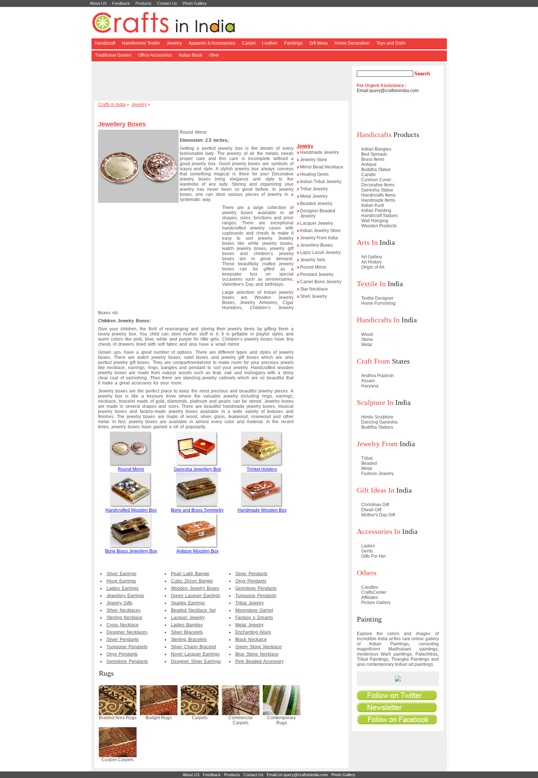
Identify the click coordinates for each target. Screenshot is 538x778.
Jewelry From (377, 444)
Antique (369, 164)
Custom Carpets (117, 759)
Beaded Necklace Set (193, 610)
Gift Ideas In (376, 490)
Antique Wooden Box (197, 551)
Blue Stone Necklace (257, 654)
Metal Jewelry (249, 624)
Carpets (200, 717)
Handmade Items (378, 200)
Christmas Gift (375, 504)
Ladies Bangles (187, 624)
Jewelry (174, 43)
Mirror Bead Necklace (321, 167)
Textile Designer (377, 298)
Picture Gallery (376, 602)
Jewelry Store (313, 159)
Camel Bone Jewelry (320, 281)
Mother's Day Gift (378, 514)
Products (143, 3)
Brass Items (372, 159)
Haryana (369, 385)
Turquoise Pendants (127, 646)
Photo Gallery (195, 3)
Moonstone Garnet (254, 610)
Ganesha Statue (377, 190)
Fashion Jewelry (377, 473)
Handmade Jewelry (319, 152)
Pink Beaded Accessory (259, 661)
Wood (367, 334)
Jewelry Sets (312, 259)
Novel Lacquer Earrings (195, 654)
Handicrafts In (378, 320)
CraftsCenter (373, 592)
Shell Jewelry (313, 296)
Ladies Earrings (123, 588)
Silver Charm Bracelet (193, 646)
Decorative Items (378, 184)
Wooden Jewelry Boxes (195, 588)
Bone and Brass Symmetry (197, 510)
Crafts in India (112, 104)
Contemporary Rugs (281, 720)
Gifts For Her (373, 556)
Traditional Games (113, 55)
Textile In (371, 284)
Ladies (368, 546)
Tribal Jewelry (249, 603)
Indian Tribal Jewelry (320, 181)
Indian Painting (376, 210)
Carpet (248, 43)
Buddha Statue (376, 169)
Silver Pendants (123, 639)
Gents (367, 551)
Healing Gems (314, 174)
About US (98, 3)
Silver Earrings (122, 573)
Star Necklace (314, 289)
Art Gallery (371, 256)
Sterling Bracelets (189, 639)
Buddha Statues (377, 427)
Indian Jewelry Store (320, 230)
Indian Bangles (376, 149)
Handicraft (105, 43)
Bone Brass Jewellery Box (131, 551)
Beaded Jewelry (316, 203)
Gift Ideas (318, 43)
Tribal (367, 458)
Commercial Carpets (240, 720)
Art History (371, 262)
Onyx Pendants (122, 654)
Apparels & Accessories (211, 43)
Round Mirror (131, 469)
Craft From (373, 361)
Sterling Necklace (124, 617)
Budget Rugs (159, 717)
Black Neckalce (251, 639)
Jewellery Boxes (316, 245)
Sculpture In (375, 402)
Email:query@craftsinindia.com (388, 90)
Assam (368, 380)
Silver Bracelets (187, 632)
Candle (368, 174)
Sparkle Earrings (188, 603)
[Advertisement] (223, 82)
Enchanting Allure (253, 632)
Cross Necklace (123, 624)
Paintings (293, 43)
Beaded (369, 463)
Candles (369, 587)
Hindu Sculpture (377, 417)
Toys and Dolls (391, 43)
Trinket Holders (262, 469)
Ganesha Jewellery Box (197, 469)
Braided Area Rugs (118, 717)
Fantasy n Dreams (254, 617)
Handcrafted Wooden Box (131, 510)
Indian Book (190, 55)
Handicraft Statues (379, 215)
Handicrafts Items (378, 195)
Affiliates (369, 597)
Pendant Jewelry (316, 274)
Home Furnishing (378, 303)
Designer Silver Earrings (196, 661)
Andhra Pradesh (377, 375)
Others (367, 573)
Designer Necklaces (127, 632)
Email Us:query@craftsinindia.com (297, 775)
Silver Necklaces (124, 610)
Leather (269, 43)
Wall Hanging (374, 220)
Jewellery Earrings (125, 595)
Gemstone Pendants (127, 661)
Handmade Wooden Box (262, 510)
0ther (214, 55)
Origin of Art (372, 267)
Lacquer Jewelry (188, 617)
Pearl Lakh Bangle (190, 573)
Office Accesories (155, 55)
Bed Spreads (374, 154)
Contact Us (167, 3)
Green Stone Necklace (258, 646)
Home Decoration (352, 43)
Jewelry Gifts (119, 603)
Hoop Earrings (121, 581)
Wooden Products (379, 225)
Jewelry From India (319, 237)
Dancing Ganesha (379, 422)
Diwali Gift (371, 509)
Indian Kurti (372, 205)
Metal (366, 344)
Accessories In (378, 531)
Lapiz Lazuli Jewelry (320, 252)
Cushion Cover (376, 179)
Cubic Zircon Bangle (192, 581)
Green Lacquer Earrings (195, 595)
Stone (367, 339)
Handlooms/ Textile (141, 43)
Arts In (367, 242)
